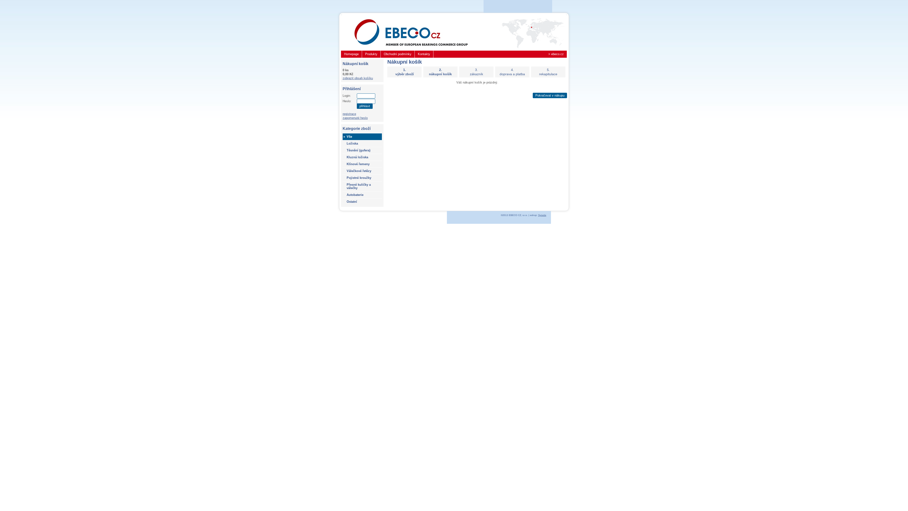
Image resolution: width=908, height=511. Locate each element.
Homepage (351, 54)
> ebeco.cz (556, 54)
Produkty (371, 54)
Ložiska (352, 143)
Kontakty (424, 54)
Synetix (542, 215)
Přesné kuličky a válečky (359, 186)
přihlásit (364, 106)
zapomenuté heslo (355, 118)
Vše (349, 136)
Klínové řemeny (358, 164)
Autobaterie (355, 195)
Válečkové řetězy (359, 171)
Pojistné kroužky (359, 178)
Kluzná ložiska (357, 157)
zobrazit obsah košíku (358, 78)
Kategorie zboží (357, 129)
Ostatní (352, 201)
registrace (349, 114)
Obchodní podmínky (397, 54)
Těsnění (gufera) (358, 150)
